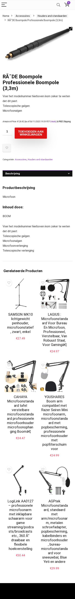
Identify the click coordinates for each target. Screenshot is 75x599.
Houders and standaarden (52, 16)
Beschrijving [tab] (12, 173)
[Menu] (4, 5)
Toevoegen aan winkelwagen (30, 133)
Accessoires (23, 16)
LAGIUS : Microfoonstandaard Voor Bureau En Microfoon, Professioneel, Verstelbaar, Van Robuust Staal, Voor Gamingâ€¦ (54, 329)
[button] (70, 28)
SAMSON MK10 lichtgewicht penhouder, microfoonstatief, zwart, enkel (20, 323)
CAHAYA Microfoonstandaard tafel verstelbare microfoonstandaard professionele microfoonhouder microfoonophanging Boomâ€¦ (20, 414)
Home (6, 16)
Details (53, 121)
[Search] (58, 5)
